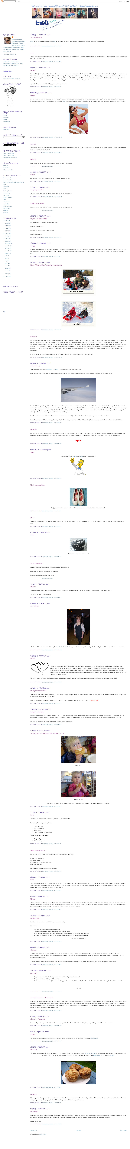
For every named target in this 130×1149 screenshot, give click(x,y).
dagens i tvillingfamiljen (38, 218)
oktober (7, 248)
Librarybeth (6, 186)
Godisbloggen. (94, 1038)
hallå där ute (34, 918)
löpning (5, 119)
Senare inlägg (33, 1130)
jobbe (32, 452)
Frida (15, 37)
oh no (32, 517)
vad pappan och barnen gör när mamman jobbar (47, 733)
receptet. (112, 1055)
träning (5, 115)
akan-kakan (6, 204)
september (7, 251)
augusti (7, 253)
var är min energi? (36, 563)
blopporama (6, 129)
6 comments (57, 597)
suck (32, 53)
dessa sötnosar (83, 508)
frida (32, 535)
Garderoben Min (7, 180)
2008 (6, 274)
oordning (33, 1094)
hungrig (33, 159)
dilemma (33, 950)
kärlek (32, 658)
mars (6, 266)
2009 (6, 241)
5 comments (57, 152)
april (6, 263)
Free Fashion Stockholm (63, 647)
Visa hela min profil (9, 54)
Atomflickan (49, 369)
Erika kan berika (7, 178)
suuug (32, 1034)
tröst (90, 508)
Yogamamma (6, 202)
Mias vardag (6, 193)
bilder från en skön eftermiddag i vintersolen (46, 265)
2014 (6, 228)
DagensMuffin (96, 1055)
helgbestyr (34, 1111)
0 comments (57, 210)
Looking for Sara (7, 191)
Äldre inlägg (123, 1130)
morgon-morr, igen (37, 712)
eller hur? (33, 973)
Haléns (64, 101)
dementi (33, 144)
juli (6, 256)
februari (7, 268)
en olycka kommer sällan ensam (41, 997)
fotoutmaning (35, 366)
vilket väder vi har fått (38, 850)
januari (7, 271)
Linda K (5, 188)
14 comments (58, 650)
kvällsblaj (33, 1049)
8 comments (57, 443)
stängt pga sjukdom (37, 190)
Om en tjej (6, 195)
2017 (6, 220)
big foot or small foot (37, 485)
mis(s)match (6, 208)
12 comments (58, 137)
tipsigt (32, 95)
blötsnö (33, 899)
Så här (54, 41)
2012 (6, 233)
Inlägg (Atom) (42, 1134)
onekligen (5, 210)
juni (6, 258)
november (7, 246)
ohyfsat (33, 586)
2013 (6, 231)
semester (33, 336)
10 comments (58, 196)
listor (32, 815)
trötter (32, 174)
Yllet (4, 199)
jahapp (32, 246)
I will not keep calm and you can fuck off (13, 182)
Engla (31, 41)
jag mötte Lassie (36, 37)
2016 (6, 223)
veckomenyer (6, 121)
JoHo (4, 184)
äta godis (75, 456)
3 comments (57, 61)
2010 (6, 238)
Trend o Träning (7, 197)
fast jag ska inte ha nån (90, 1053)
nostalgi (33, 70)
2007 (6, 276)
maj (6, 261)
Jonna (56, 369)
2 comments (57, 181)
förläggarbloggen (7, 206)
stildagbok (6, 117)
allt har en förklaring (37, 1019)
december (7, 243)
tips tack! (33, 429)
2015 (6, 225)
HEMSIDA (16, 65)
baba (32, 879)
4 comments (57, 46)
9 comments (57, 556)
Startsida (79, 1130)
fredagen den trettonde (38, 690)
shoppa (81, 456)
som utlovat (34, 606)
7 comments (57, 941)
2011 (6, 236)
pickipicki (5, 212)
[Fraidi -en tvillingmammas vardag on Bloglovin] (10, 106)
